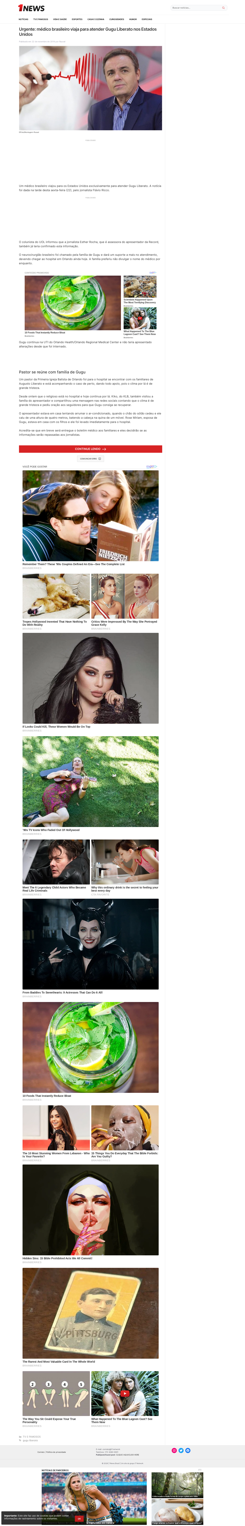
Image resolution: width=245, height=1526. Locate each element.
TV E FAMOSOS (40, 19)
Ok (79, 1518)
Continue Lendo (88, 449)
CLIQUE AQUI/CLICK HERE (127, 1455)
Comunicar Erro (88, 459)
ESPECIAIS (147, 19)
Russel (62, 41)
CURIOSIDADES (116, 19)
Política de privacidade (56, 1452)
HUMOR (133, 19)
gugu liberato (30, 1440)
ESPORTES (77, 19)
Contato (41, 1452)
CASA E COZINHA (95, 19)
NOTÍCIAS (23, 19)
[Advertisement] (90, 161)
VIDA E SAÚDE (60, 19)
